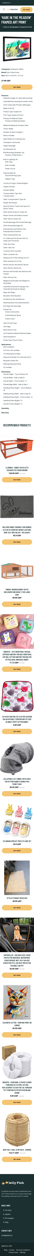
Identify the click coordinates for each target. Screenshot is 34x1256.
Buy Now (17, 87)
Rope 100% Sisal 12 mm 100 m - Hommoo (17, 1150)
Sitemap (22, 1252)
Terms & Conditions (23, 1250)
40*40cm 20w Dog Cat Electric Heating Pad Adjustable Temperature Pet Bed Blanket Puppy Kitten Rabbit (17, 719)
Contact (11, 1250)
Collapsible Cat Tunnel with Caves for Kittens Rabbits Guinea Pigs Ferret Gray (17, 781)
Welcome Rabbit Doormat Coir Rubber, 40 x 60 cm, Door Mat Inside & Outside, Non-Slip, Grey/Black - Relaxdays (17, 530)
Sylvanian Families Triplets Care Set (17, 841)
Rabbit (21, 69)
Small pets (14, 69)
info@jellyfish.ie (6, 3)
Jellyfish (7, 1214)
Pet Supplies (9, 1218)
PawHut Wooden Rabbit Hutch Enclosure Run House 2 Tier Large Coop (17, 592)
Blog (6, 1222)
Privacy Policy (13, 1252)
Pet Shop (26, 10)
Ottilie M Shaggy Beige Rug (17, 898)
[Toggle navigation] (4, 9)
